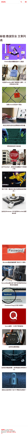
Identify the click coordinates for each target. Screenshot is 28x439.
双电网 (11, 429)
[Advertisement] (14, 18)
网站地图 (9, 432)
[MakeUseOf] (7, 2)
